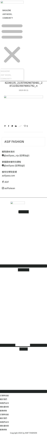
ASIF (7, 181)
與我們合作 (4, 403)
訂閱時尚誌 (4, 395)
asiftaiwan (9, 188)
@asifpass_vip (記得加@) (16, 155)
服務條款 (3, 410)
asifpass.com (8, 175)
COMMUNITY (8, 18)
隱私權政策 (4, 407)
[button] (12, 43)
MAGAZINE (5, 71)
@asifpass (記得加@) (14, 165)
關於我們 (3, 399)
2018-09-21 (23, 90)
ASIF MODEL (6, 75)
